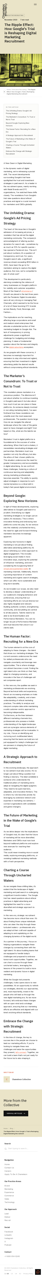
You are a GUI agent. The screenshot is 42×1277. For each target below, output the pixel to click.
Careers (7, 1171)
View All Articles (14, 1113)
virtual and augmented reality (16, 569)
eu (20, 1273)
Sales (6, 1199)
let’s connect (20, 1052)
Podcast (7, 1245)
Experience (9, 1192)
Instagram (8, 1238)
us (8, 1273)
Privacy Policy (28, 1273)
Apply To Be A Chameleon (15, 1174)
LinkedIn (8, 1235)
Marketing (8, 1189)
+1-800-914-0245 (12, 1256)
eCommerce (26, 291)
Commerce (9, 1196)
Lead (6, 1214)
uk (16, 1273)
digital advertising (16, 347)
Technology (9, 1202)
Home (9, 89)
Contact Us (9, 1168)
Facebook (8, 1232)
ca (12, 1273)
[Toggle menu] (35, 4)
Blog (11, 1128)
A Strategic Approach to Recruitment (19, 135)
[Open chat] (38, 1272)
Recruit (7, 1220)
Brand (7, 1186)
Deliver (7, 1217)
